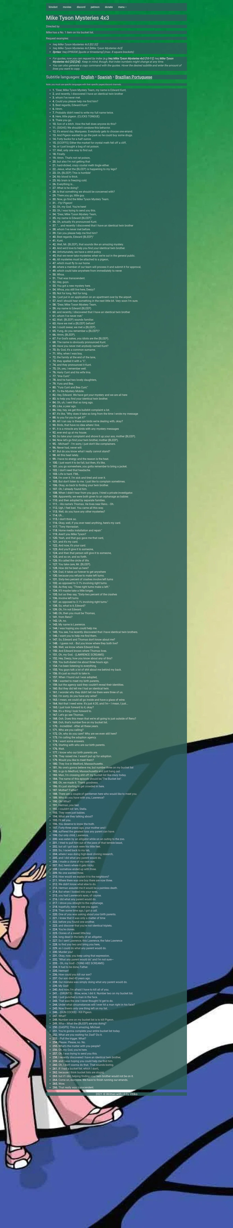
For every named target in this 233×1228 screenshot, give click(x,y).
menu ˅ (122, 7)
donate (109, 7)
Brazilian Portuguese (133, 77)
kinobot (53, 7)
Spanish (105, 77)
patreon (95, 7)
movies (67, 7)
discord (81, 7)
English (87, 77)
